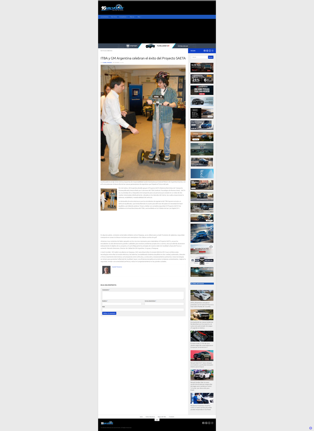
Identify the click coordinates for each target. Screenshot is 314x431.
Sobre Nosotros (150, 417)
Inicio (141, 417)
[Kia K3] (202, 129)
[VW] (202, 141)
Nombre (105, 301)
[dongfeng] (202, 94)
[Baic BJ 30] (202, 72)
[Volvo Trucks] (202, 265)
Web (103, 306)
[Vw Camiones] (202, 200)
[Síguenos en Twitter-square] (207, 51)
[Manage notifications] (310, 428)
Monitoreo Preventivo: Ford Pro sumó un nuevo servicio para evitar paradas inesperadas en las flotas (201, 407)
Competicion (122, 17)
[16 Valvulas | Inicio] (113, 8)
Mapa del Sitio (162, 417)
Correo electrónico (150, 301)
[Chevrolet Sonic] (202, 189)
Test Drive (114, 17)
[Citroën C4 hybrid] (202, 276)
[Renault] (202, 221)
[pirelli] (202, 83)
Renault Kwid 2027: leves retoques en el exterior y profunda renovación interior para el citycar (202, 365)
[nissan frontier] (202, 253)
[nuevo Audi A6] (202, 118)
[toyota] (202, 212)
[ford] (202, 155)
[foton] (157, 45)
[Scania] (202, 178)
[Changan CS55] (202, 105)
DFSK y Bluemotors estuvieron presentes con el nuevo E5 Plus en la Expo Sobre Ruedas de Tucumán (202, 304)
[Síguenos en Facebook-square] (205, 51)
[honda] (202, 166)
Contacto (171, 417)
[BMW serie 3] (202, 242)
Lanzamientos (104, 17)
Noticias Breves (106, 50)
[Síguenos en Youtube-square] (210, 51)
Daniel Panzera (107, 62)
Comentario (106, 290)
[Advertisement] (157, 31)
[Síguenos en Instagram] (212, 51)
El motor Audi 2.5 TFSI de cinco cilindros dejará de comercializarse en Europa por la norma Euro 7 (202, 345)
